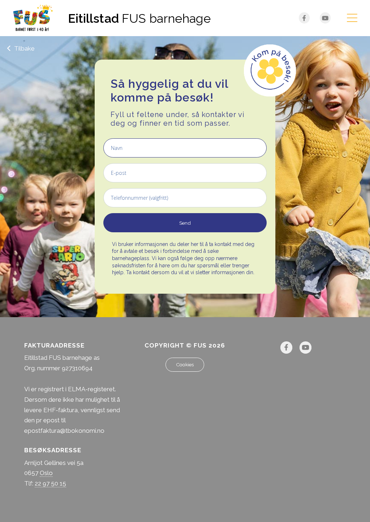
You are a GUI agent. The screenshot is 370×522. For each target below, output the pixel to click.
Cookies (185, 364)
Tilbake (24, 48)
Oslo (46, 472)
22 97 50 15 (50, 483)
